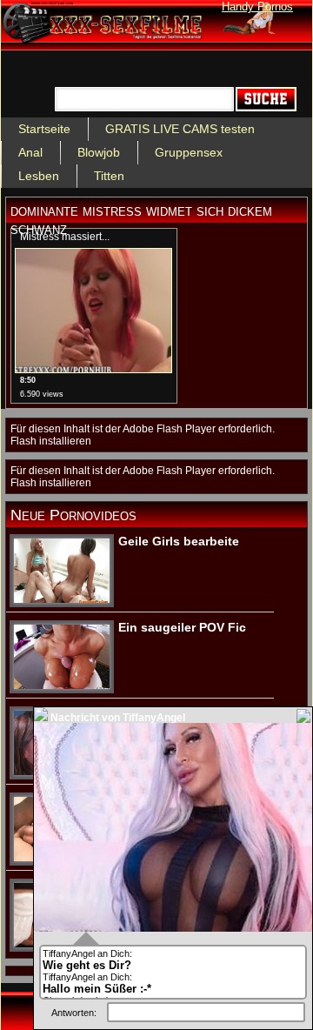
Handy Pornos (257, 6)
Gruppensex (189, 152)
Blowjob (98, 152)
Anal (30, 152)
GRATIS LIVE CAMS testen (180, 129)
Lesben (38, 176)
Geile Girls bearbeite (178, 541)
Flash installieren (50, 441)
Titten (109, 176)
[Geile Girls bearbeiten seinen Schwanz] (62, 599)
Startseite (44, 129)
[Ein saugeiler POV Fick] (62, 685)
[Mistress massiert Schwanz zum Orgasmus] (93, 369)
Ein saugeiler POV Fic (182, 627)
